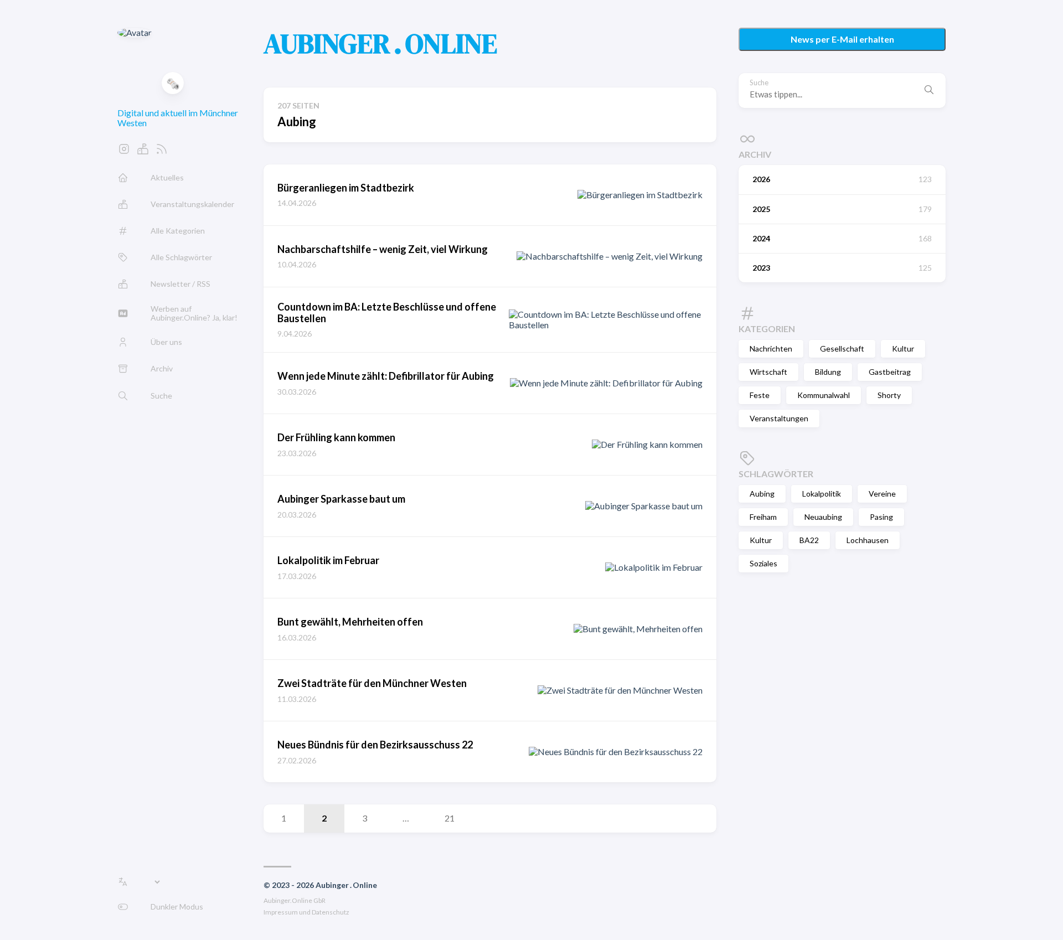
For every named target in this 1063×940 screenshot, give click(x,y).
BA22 (809, 540)
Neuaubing (823, 516)
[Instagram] (124, 152)
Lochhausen (868, 540)
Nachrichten (771, 348)
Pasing (881, 516)
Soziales (763, 563)
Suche (759, 83)
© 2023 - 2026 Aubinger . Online (320, 885)
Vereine (882, 493)
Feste (760, 395)
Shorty (889, 395)
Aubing (762, 493)
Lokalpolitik (821, 493)
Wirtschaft (768, 371)
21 (450, 818)
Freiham (763, 516)
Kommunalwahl (823, 395)
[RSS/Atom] (161, 152)
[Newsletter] (142, 152)
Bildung (828, 371)
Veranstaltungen (779, 418)
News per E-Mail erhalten (842, 39)
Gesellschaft (842, 348)
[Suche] (929, 90)
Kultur (903, 348)
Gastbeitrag (890, 371)
